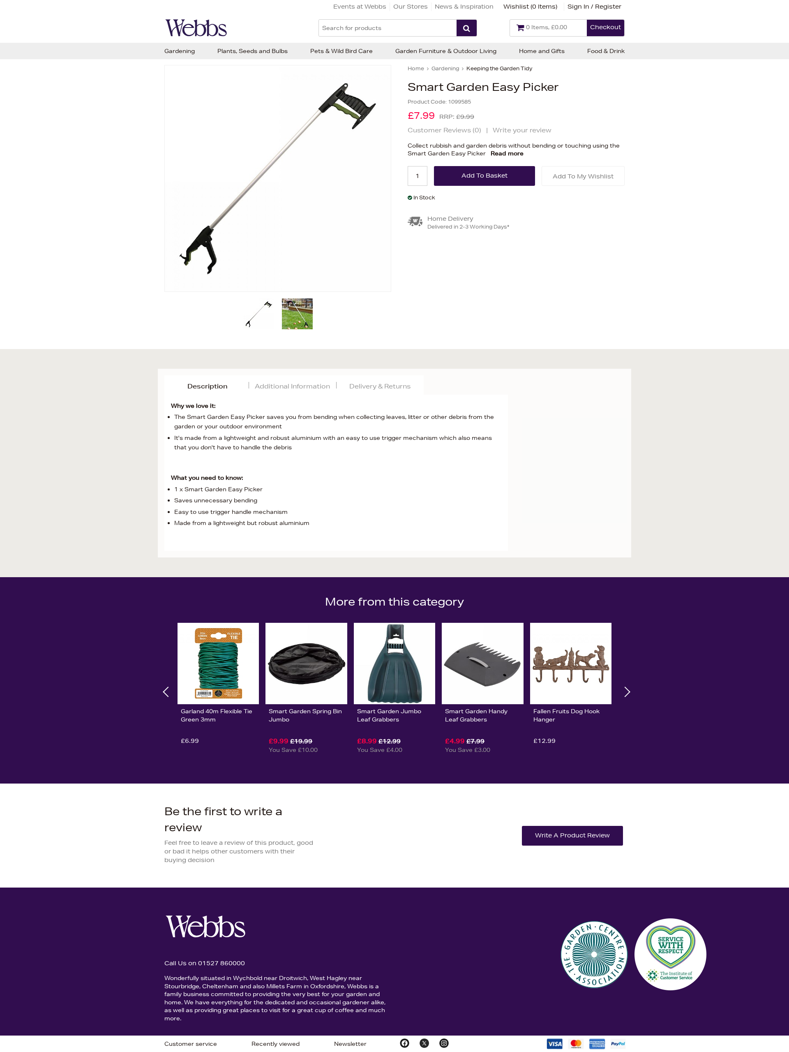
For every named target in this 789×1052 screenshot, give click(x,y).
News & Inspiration (464, 6)
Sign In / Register (594, 6)
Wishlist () (530, 6)
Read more (507, 153)
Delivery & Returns (380, 386)
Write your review (522, 130)
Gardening (179, 51)
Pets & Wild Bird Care (341, 51)
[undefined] (278, 178)
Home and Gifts (542, 51)
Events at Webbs (359, 6)
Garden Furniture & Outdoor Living (445, 51)
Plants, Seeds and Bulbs (252, 51)
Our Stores (410, 6)
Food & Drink (606, 51)
